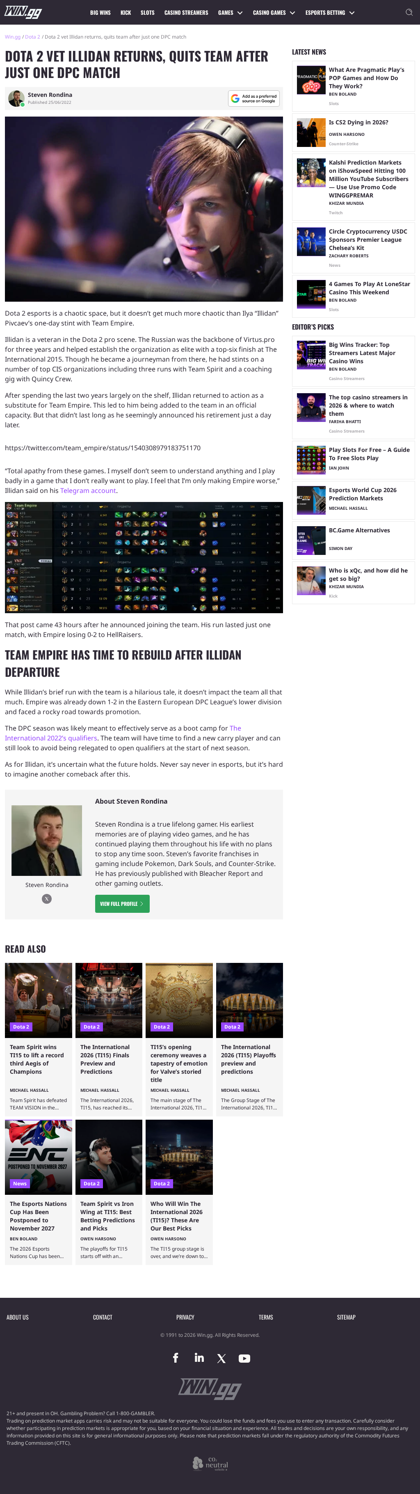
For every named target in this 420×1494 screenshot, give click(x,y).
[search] (409, 12)
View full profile (118, 903)
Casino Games (269, 12)
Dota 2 (32, 36)
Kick (126, 12)
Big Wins (100, 12)
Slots (148, 12)
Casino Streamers (186, 12)
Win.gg (13, 36)
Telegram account (88, 490)
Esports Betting (325, 12)
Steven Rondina (50, 95)
